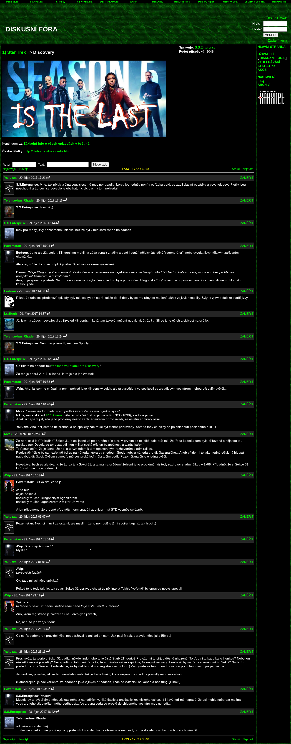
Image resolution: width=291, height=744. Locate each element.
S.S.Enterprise (205, 47)
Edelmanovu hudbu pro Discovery (75, 366)
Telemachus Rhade (19, 200)
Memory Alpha (206, 1)
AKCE (262, 70)
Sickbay (60, 1)
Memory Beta (230, 1)
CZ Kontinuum (85, 1)
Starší (236, 169)
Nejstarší (248, 169)
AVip (7, 475)
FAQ (261, 81)
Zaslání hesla (277, 40)
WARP (133, 1)
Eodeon (10, 291)
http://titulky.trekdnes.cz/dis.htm (47, 151)
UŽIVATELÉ (266, 54)
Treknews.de (279, 1)
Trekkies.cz (12, 1)
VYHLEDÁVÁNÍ (269, 62)
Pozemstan (12, 246)
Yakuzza (10, 177)
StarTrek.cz (36, 1)
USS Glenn (54, 415)
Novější (24, 169)
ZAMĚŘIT (246, 177)
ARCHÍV (264, 85)
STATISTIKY (267, 66)
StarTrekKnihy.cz (109, 1)
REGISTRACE (277, 18)
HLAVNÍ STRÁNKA (272, 47)
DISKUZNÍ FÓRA (272, 58)
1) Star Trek (14, 52)
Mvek (8, 434)
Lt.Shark (10, 313)
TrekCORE (157, 1)
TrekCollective (182, 1)
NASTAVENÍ (266, 77)
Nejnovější (10, 169)
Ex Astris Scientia (255, 1)
